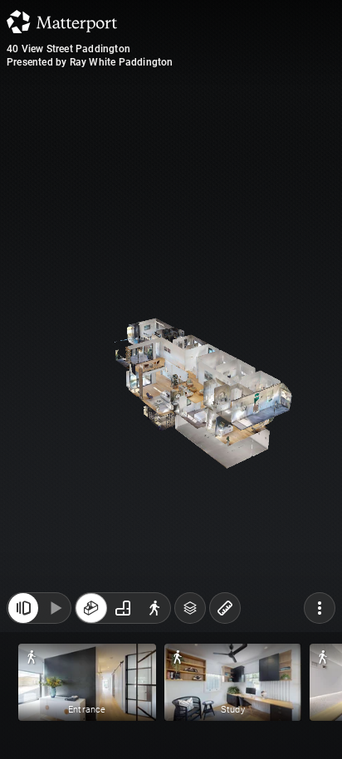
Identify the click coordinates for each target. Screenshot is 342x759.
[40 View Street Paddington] (171, 379)
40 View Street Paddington (68, 49)
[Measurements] (225, 608)
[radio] (91, 608)
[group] (123, 608)
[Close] (23, 608)
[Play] (55, 608)
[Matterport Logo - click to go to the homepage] (61, 21)
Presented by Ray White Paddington (90, 62)
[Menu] (319, 608)
